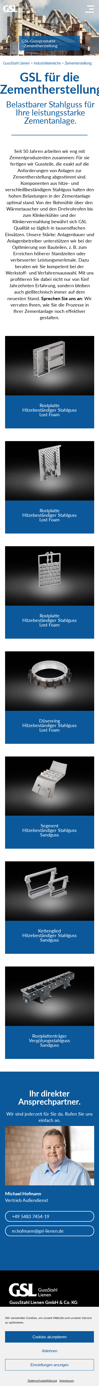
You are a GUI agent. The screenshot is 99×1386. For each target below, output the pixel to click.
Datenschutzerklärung (42, 1380)
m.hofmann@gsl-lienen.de (38, 1231)
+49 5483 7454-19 (30, 1216)
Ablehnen (49, 1351)
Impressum (66, 1380)
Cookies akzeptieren (49, 1337)
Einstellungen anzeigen (49, 1365)
